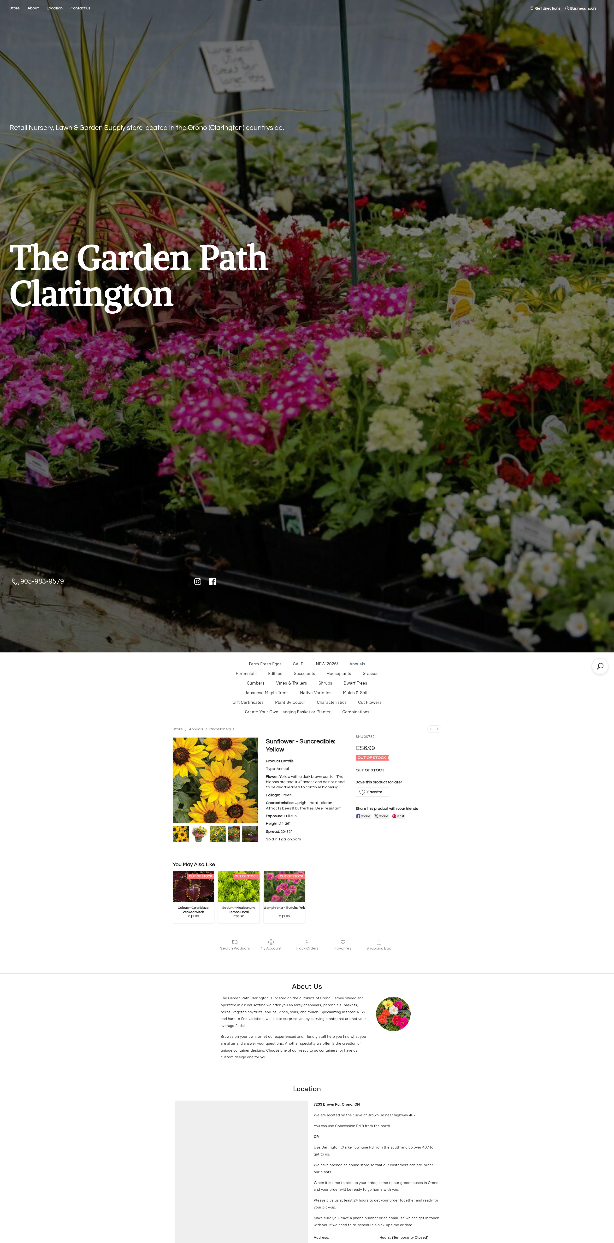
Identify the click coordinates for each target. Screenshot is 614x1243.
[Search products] (600, 666)
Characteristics (332, 702)
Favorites (343, 948)
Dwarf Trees (355, 683)
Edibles (275, 673)
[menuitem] (431, 729)
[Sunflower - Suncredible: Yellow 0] (181, 834)
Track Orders (307, 948)
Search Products (235, 948)
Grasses (370, 673)
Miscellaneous (221, 729)
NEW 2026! (327, 664)
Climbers (256, 683)
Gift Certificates (248, 702)
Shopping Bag (378, 948)
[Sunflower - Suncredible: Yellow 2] (218, 834)
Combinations (355, 712)
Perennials (246, 673)
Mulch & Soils (356, 692)
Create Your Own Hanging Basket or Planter (288, 712)
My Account (271, 948)
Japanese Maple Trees (267, 692)
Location (55, 8)
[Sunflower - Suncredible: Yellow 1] (199, 834)
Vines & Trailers (291, 683)
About (33, 8)
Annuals (357, 664)
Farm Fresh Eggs (265, 664)
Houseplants (339, 673)
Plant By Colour (290, 702)
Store (15, 8)
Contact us (80, 8)
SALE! (298, 664)
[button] (373, 792)
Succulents (304, 673)
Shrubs (325, 683)
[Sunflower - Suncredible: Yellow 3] (234, 834)
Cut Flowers (370, 702)
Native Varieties (315, 692)
